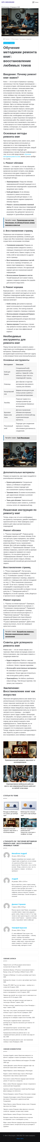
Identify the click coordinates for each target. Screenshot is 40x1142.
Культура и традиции (25, 39)
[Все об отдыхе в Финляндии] (7, 2)
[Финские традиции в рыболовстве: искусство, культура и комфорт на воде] (29, 822)
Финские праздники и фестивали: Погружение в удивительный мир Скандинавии (18, 1099)
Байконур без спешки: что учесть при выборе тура (28, 813)
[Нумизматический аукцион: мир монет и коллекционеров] (11, 822)
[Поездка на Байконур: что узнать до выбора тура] (11, 805)
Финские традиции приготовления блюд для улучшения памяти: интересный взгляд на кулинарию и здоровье (20, 1124)
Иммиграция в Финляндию (25, 1070)
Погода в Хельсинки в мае (24, 1114)
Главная (6, 39)
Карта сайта (20, 1138)
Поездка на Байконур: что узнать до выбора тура (10, 813)
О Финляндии (14, 39)
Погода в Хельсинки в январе (27, 1094)
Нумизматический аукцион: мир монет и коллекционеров (10, 830)
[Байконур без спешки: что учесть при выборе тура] (29, 805)
